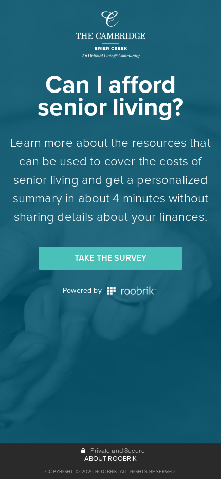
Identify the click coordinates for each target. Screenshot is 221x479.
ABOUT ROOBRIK (110, 459)
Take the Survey (110, 258)
